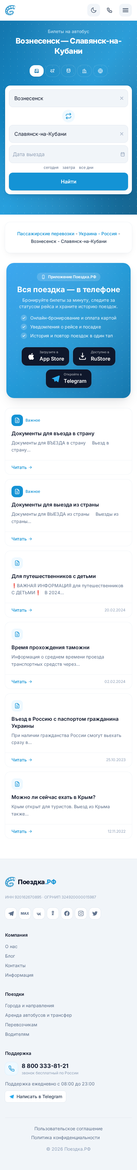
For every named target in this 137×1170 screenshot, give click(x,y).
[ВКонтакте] (39, 913)
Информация (19, 975)
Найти (68, 181)
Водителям (17, 1034)
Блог (10, 956)
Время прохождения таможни (50, 647)
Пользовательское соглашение (68, 1128)
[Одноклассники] (53, 913)
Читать (19, 467)
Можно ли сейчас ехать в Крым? (53, 797)
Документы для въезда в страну (52, 433)
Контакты (15, 965)
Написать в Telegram (39, 1096)
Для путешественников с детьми (53, 576)
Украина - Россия (98, 233)
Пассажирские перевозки (45, 233)
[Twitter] (95, 913)
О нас (11, 946)
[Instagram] (81, 913)
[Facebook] (67, 913)
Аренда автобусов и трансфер (38, 1015)
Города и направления (29, 1005)
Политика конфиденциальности (65, 1137)
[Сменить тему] (93, 10)
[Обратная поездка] (68, 116)
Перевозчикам (21, 1024)
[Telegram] (11, 913)
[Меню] (125, 10)
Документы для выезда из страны (55, 504)
